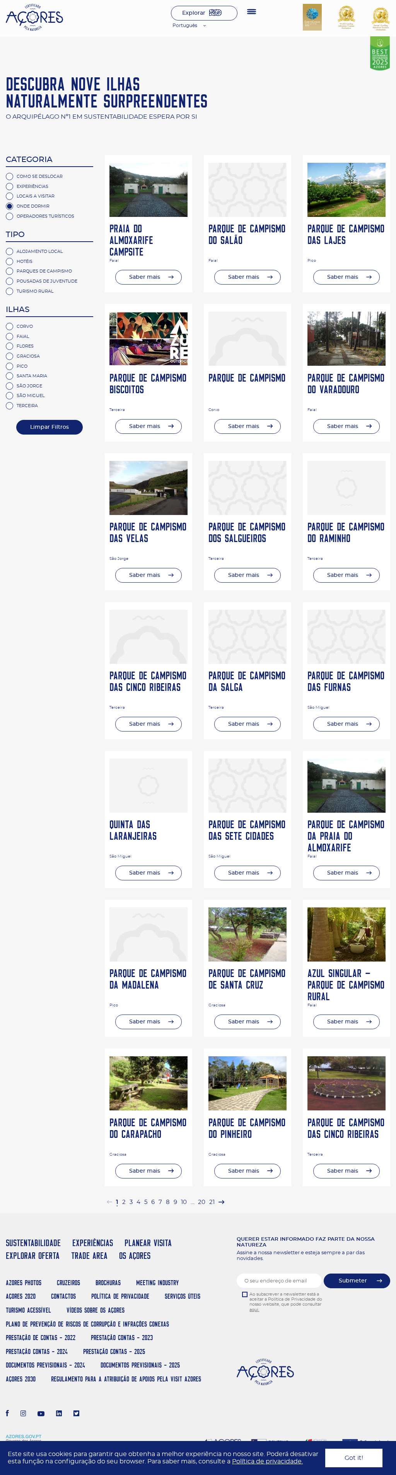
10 (184, 1202)
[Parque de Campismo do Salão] (247, 215)
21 (212, 1202)
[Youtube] (41, 1414)
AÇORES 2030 (21, 1379)
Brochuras (108, 1282)
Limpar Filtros (49, 427)
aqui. (254, 1310)
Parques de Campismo (44, 271)
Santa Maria (32, 376)
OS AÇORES (134, 1255)
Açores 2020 (21, 1296)
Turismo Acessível (28, 1310)
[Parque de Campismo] (247, 364)
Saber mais (144, 277)
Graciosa (28, 356)
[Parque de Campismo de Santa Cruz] (247, 960)
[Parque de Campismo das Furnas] (346, 662)
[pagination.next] (221, 1202)
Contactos (63, 1296)
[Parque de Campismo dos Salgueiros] (247, 513)
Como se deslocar (40, 176)
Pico (22, 366)
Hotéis (24, 261)
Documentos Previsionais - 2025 (140, 1365)
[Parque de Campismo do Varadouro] (346, 364)
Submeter (353, 1281)
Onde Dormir (33, 206)
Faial (23, 336)
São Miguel (30, 396)
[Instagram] (23, 1414)
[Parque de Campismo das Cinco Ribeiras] (148, 662)
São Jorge (29, 386)
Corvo (25, 326)
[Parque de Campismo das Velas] (148, 513)
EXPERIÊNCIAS (92, 1243)
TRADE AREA (89, 1255)
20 (201, 1202)
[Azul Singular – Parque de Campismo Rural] (346, 960)
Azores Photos (23, 1282)
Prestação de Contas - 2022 (40, 1337)
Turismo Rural (35, 291)
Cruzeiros (68, 1282)
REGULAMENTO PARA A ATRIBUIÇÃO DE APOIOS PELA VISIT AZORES (126, 1379)
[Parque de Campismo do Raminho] (346, 513)
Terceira (27, 406)
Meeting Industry (157, 1282)
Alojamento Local (40, 251)
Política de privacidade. (267, 1461)
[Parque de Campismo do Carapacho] (148, 1108)
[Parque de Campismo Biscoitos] (148, 364)
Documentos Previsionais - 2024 (45, 1365)
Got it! (354, 1458)
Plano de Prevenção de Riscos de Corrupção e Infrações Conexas (87, 1324)
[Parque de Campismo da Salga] (247, 662)
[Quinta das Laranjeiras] (148, 811)
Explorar (193, 13)
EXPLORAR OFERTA (33, 1255)
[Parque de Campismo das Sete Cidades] (247, 811)
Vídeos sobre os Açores (96, 1310)
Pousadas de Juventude (47, 281)
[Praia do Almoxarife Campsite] (148, 215)
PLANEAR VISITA (148, 1243)
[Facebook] (7, 1414)
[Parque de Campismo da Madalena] (148, 960)
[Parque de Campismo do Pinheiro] (247, 1108)
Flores (25, 346)
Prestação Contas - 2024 (37, 1351)
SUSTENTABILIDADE (33, 1243)
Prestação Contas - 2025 (114, 1351)
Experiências (32, 186)
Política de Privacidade (120, 1296)
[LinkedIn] (59, 1414)
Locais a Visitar (36, 196)
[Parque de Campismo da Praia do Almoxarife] (346, 811)
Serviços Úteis (182, 1296)
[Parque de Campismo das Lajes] (346, 215)
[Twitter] (76, 1414)
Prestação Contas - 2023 (122, 1337)
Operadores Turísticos (45, 216)
